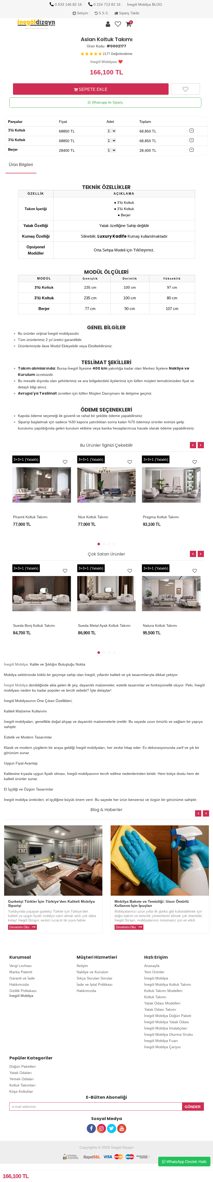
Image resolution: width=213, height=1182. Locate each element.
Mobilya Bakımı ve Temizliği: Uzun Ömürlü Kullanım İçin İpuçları (152, 903)
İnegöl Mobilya (16, 664)
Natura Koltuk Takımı (160, 625)
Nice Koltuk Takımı (93, 517)
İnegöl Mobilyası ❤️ (106, 62)
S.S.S (103, 13)
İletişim (82, 13)
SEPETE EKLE (93, 89)
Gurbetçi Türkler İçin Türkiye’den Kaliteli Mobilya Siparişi (51, 903)
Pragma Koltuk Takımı (161, 517)
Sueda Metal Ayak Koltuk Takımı (104, 625)
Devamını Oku (19, 927)
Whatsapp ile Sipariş (107, 102)
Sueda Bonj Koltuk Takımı (34, 625)
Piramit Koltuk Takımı (30, 517)
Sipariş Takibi (128, 13)
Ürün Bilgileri (21, 164)
